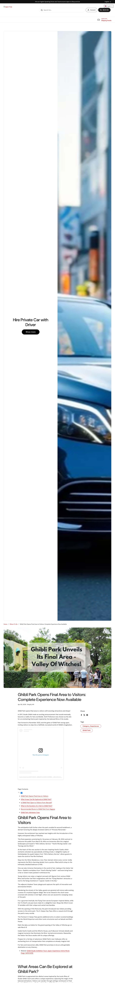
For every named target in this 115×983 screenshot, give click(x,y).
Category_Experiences (91, 726)
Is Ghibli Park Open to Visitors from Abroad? (36, 803)
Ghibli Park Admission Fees (30, 812)
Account (93, 10)
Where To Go (14, 624)
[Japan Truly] (16, 10)
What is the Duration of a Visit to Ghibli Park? (36, 806)
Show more (31, 332)
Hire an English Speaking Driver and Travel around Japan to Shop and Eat (57, 1)
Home (5, 624)
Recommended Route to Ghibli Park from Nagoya (38, 809)
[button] (104, 10)
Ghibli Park (86, 730)
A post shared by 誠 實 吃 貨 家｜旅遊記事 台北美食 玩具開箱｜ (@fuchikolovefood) (41, 777)
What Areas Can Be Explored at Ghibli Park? (36, 799)
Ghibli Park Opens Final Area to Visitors (34, 796)
